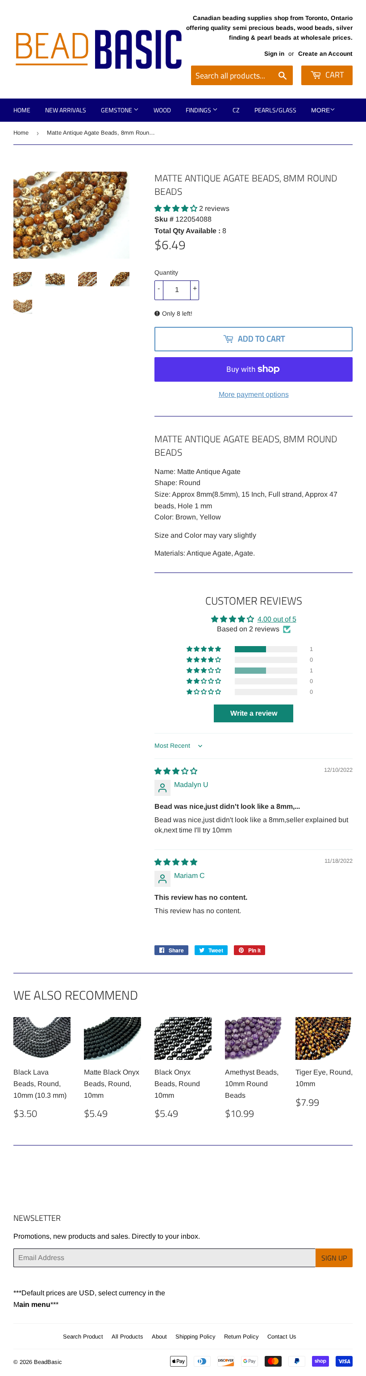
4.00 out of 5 (277, 619)
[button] (176, 208)
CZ (236, 110)
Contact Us (281, 1336)
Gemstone (117, 110)
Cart (334, 75)
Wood (162, 110)
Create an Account (325, 53)
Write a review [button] (253, 713)
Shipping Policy (195, 1336)
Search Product (83, 1336)
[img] (175, 771)
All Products (127, 1336)
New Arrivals (65, 110)
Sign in (274, 53)
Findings (199, 110)
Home (21, 110)
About (159, 1336)
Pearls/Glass (275, 110)
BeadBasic (48, 1362)
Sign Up (334, 1257)
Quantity (166, 272)
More (320, 110)
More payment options (254, 394)
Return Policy (241, 1336)
